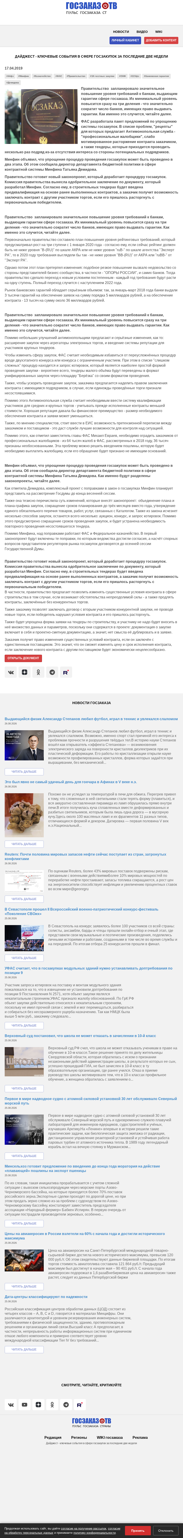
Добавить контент (161, 40)
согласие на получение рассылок (83, 1528)
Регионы (79, 1437)
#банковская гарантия (156, 76)
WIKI (158, 32)
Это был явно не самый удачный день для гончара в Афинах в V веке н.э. (71, 782)
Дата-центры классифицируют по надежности (46, 1297)
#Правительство (76, 76)
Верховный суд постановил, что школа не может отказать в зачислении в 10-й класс (80, 1036)
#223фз (135, 76)
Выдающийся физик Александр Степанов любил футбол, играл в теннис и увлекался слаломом (91, 719)
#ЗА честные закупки (102, 76)
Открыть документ (23, 658)
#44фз (10, 76)
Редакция (52, 1437)
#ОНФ (122, 76)
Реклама (140, 1437)
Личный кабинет (125, 40)
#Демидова (12, 82)
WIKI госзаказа (110, 1437)
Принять (138, 1530)
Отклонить (165, 1530)
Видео (142, 32)
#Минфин (23, 76)
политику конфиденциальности (94, 1532)
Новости (121, 32)
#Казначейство (42, 76)
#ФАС (59, 76)
